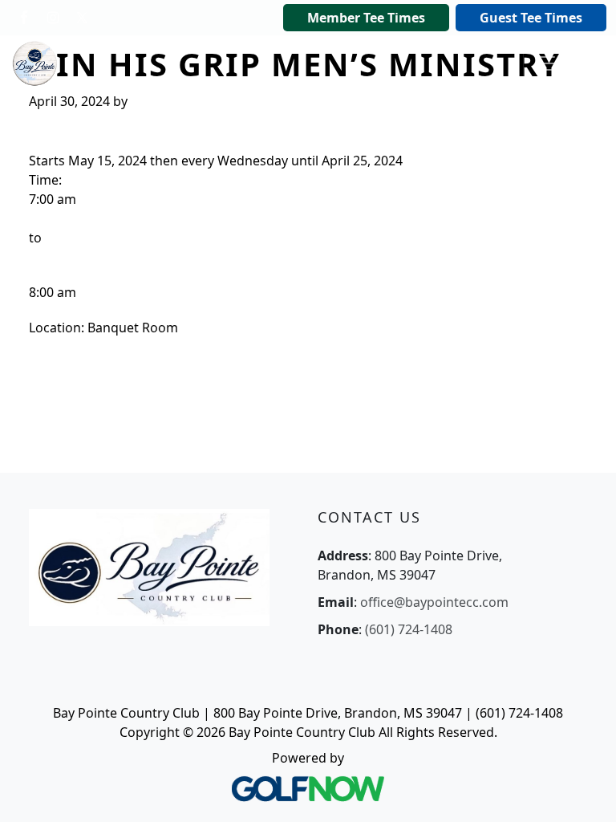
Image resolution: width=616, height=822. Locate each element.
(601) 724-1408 (408, 629)
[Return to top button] (584, 790)
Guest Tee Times (531, 17)
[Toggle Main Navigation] (545, 63)
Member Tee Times (366, 17)
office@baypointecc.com (434, 602)
